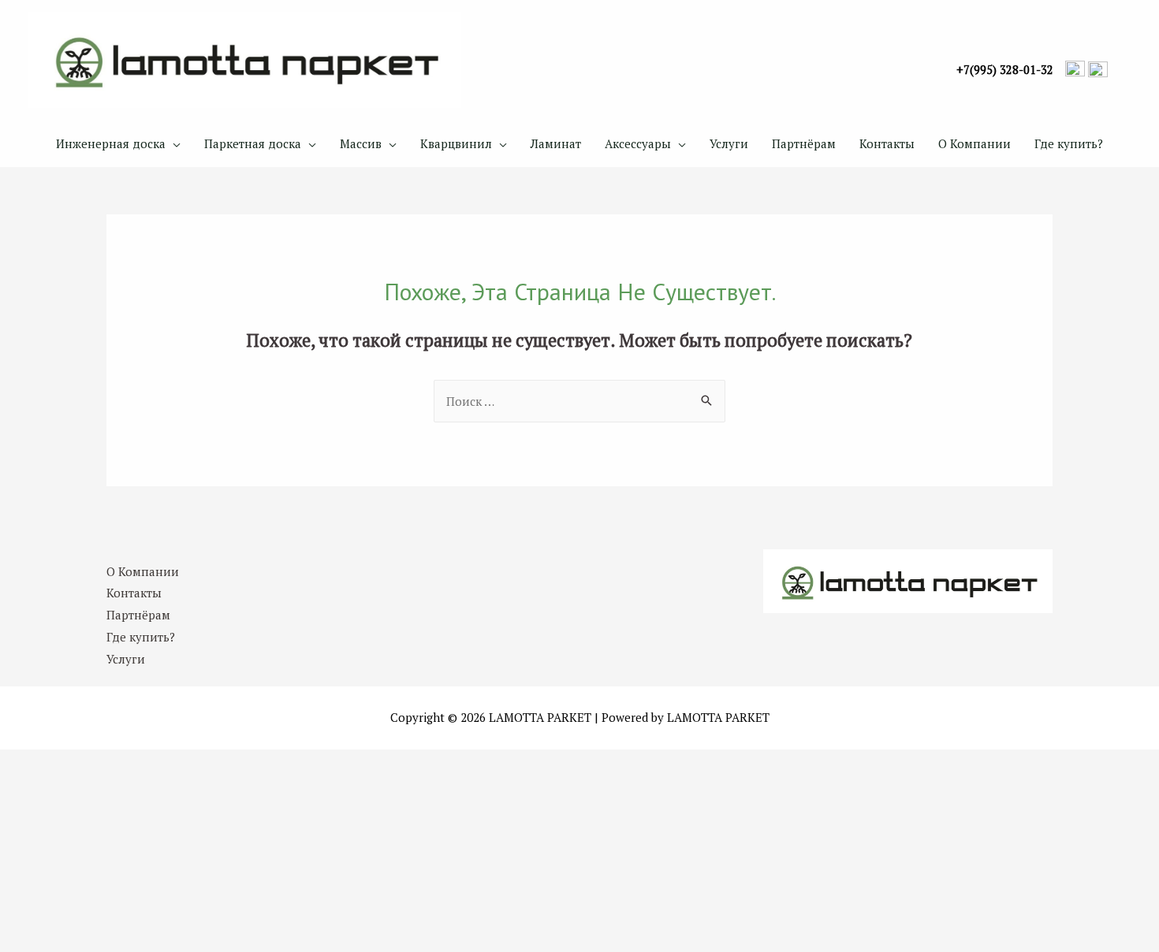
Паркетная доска (252, 143)
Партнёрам (804, 143)
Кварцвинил (456, 143)
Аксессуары (638, 143)
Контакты (887, 143)
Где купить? (1068, 143)
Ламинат (556, 143)
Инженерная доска (111, 143)
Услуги (729, 143)
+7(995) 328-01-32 (1004, 69)
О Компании (974, 143)
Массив (361, 143)
